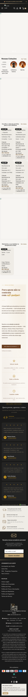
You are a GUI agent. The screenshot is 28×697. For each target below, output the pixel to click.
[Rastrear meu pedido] (20, 8)
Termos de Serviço (6, 596)
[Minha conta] (17, 8)
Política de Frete (6, 586)
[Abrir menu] (2, 8)
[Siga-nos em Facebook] (11, 682)
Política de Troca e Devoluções (10, 589)
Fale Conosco (5, 573)
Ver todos (24, 124)
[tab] (26, 1)
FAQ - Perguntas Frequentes (9, 571)
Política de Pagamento (7, 594)
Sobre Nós (4, 569)
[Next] (25, 33)
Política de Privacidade (7, 584)
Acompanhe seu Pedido (8, 566)
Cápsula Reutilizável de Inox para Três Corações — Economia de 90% (7, 145)
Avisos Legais (5, 581)
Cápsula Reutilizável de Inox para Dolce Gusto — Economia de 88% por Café (21, 146)
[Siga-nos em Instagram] (14, 682)
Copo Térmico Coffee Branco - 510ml (6, 263)
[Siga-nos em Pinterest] (16, 682)
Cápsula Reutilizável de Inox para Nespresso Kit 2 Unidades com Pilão (20, 180)
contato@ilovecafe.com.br (16, 626)
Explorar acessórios (10, 346)
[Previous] (2, 33)
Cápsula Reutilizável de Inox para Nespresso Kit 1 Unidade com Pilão (7, 179)
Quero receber (14, 556)
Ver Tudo (24, 59)
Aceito (5, 693)
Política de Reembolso (7, 591)
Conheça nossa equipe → (7, 350)
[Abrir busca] (14, 8)
